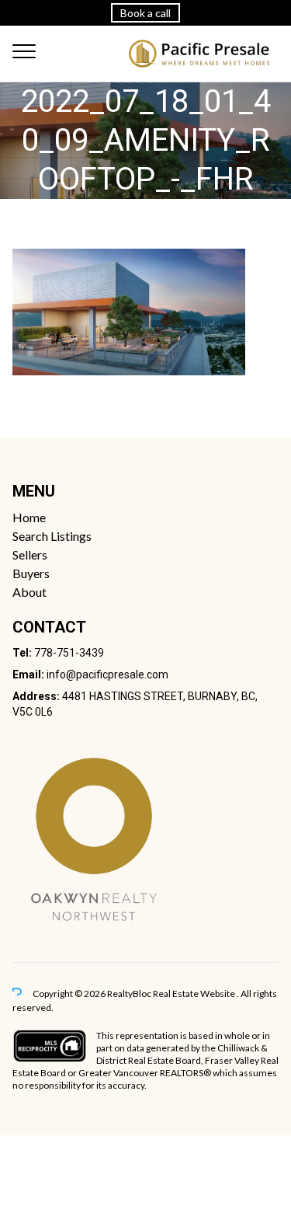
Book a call (145, 12)
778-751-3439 (69, 653)
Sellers (29, 554)
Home (29, 517)
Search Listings (52, 535)
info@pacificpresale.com (107, 674)
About (29, 591)
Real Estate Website (195, 993)
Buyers (31, 573)
